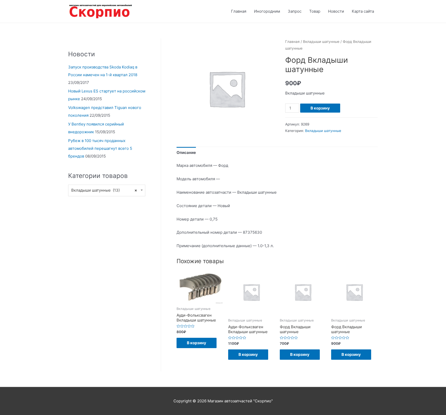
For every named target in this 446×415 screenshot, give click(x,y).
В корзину (320, 108)
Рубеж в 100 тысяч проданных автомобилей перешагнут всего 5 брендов (100, 148)
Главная (238, 11)
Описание (186, 152)
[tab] (186, 152)
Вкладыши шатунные (321, 42)
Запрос (294, 11)
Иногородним (267, 11)
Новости (336, 11)
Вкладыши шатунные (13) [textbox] (104, 190)
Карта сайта (363, 11)
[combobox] (106, 190)
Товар (314, 11)
